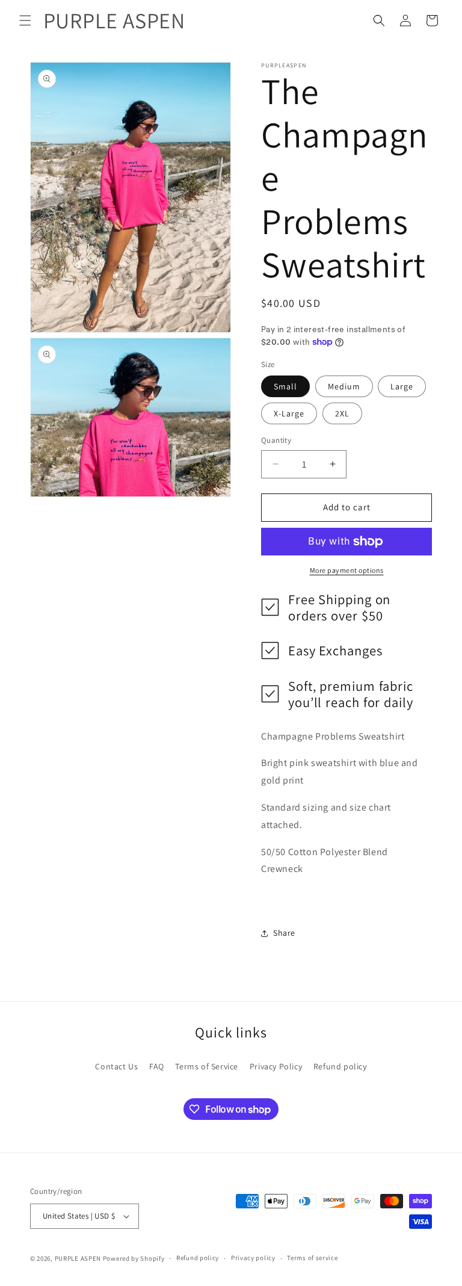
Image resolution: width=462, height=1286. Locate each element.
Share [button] (284, 932)
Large (401, 386)
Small (285, 386)
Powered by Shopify (134, 1258)
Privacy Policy (276, 1066)
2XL (342, 413)
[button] (25, 20)
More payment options (347, 570)
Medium (344, 386)
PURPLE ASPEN (78, 1258)
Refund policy (340, 1066)
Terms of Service (206, 1066)
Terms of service (312, 1258)
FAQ (156, 1066)
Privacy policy (253, 1258)
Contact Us (116, 1066)
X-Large (289, 413)
